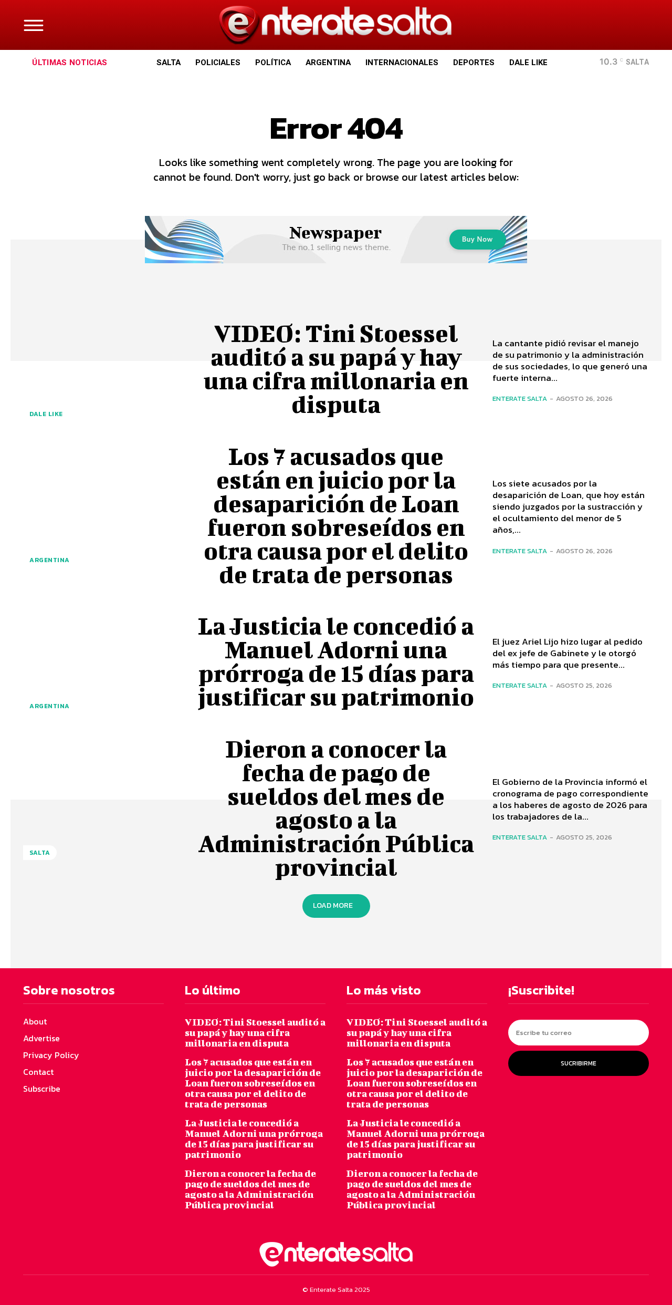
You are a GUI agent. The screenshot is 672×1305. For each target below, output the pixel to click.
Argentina (49, 560)
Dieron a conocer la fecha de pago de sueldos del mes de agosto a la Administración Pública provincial (336, 808)
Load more (333, 905)
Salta (39, 852)
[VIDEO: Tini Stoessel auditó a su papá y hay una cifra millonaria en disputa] (101, 368)
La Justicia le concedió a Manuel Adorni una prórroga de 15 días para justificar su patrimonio (336, 661)
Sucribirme (578, 1063)
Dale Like (46, 414)
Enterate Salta (519, 398)
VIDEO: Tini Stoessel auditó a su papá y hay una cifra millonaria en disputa (336, 368)
